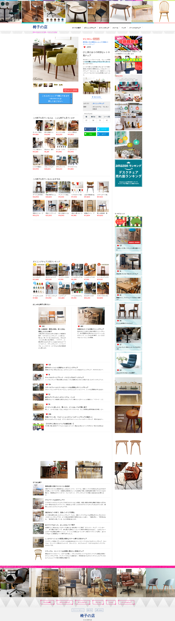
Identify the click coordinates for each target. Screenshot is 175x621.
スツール (115, 28)
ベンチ (123, 28)
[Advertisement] (71, 240)
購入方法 (90, 610)
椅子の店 (40, 27)
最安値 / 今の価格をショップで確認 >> (95, 42)
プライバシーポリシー (78, 610)
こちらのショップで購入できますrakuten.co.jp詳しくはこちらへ (55, 98)
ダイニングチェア (90, 28)
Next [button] (71, 59)
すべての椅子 (76, 28)
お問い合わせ (99, 610)
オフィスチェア (104, 28)
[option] (55, 59)
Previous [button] (39, 59)
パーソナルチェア (135, 28)
